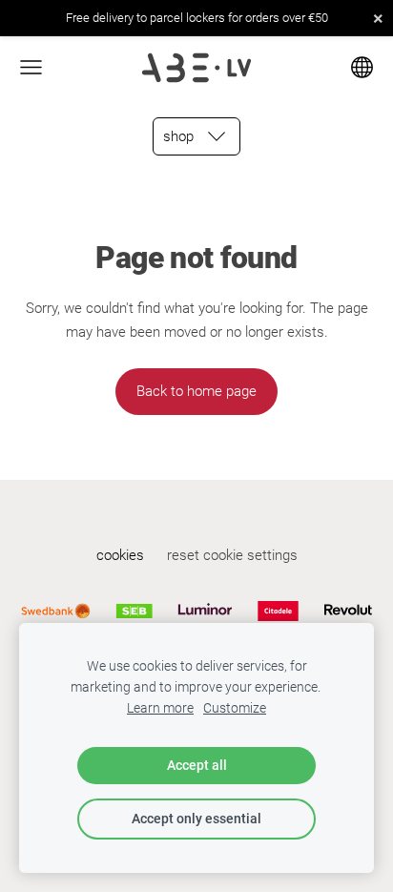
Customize (234, 708)
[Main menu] (31, 67)
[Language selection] (362, 67)
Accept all (197, 765)
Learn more (160, 708)
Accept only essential (196, 818)
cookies (120, 555)
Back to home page (196, 391)
